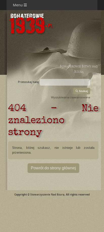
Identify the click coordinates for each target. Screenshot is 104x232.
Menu (18, 5)
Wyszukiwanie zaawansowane (70, 97)
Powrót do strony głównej (53, 168)
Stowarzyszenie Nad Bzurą (47, 194)
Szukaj (83, 91)
